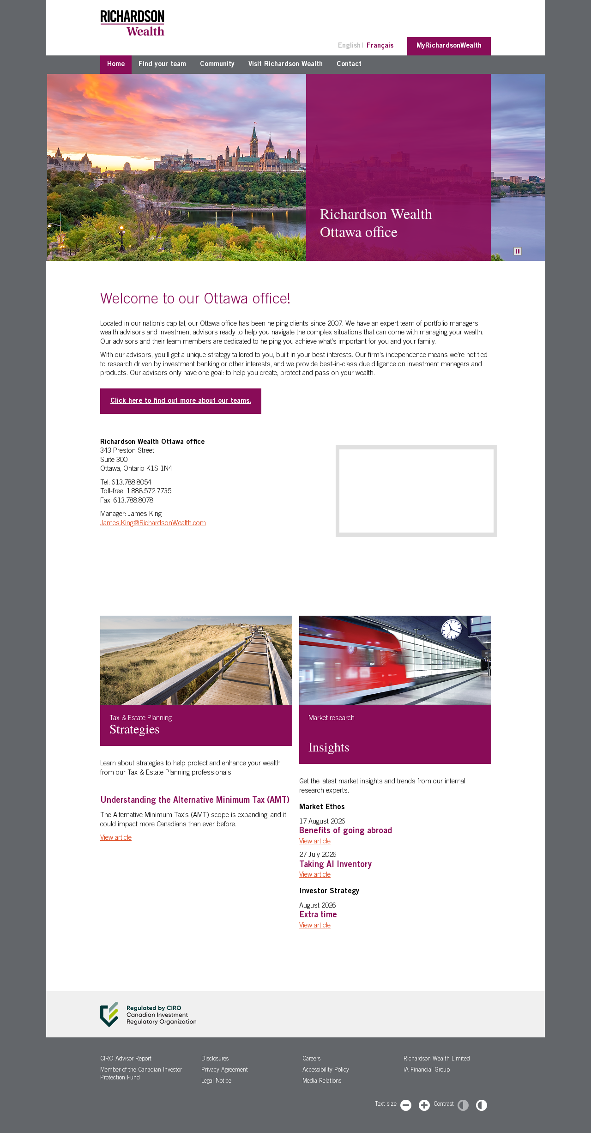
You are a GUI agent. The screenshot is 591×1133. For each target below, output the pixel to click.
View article (116, 838)
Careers (311, 1059)
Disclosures (215, 1059)
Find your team (162, 64)
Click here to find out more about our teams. (180, 401)
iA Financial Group (427, 1070)
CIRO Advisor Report (125, 1059)
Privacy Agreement (224, 1070)
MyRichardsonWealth (449, 45)
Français (380, 45)
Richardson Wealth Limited (437, 1059)
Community (217, 64)
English (349, 45)
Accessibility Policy (325, 1070)
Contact (349, 64)
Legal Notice (216, 1081)
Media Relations (321, 1081)
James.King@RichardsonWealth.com (153, 523)
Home (116, 64)
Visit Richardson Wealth (285, 64)
